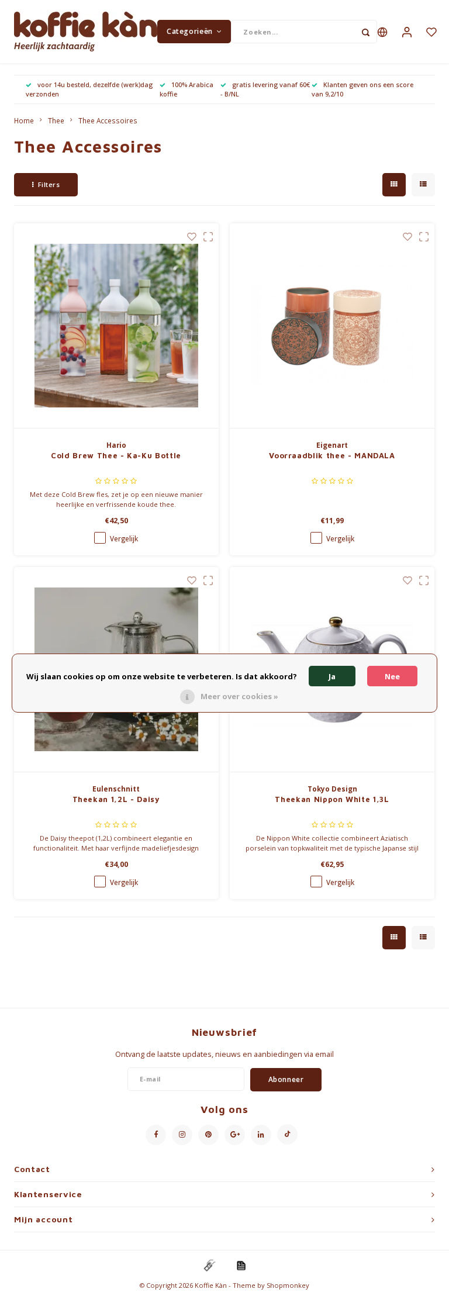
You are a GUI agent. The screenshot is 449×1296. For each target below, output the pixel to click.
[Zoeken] (365, 31)
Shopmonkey (288, 1285)
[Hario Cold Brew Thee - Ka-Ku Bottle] (116, 325)
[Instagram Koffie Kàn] (182, 1135)
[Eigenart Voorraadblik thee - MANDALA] (332, 325)
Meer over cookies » (239, 696)
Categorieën (190, 31)
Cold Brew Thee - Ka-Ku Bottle (116, 455)
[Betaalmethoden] (208, 1264)
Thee (56, 120)
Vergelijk (124, 538)
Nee (392, 676)
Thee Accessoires (107, 120)
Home (24, 120)
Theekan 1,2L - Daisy (116, 799)
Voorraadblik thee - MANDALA (332, 455)
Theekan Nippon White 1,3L (332, 799)
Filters (49, 184)
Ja (332, 676)
